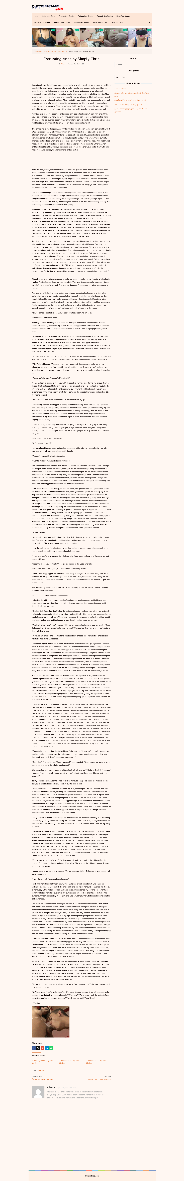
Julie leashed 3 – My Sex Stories (69, 1061)
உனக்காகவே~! (120, 88)
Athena (51, 1087)
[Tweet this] (38, 1048)
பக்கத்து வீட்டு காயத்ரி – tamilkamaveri (130, 100)
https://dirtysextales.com (66, 1087)
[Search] (149, 22)
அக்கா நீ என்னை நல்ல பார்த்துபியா (128, 104)
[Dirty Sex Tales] (47, 7)
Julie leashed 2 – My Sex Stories (96, 1061)
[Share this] (34, 1048)
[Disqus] (71, 1135)
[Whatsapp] (51, 1048)
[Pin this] (42, 1048)
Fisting (41, 1070)
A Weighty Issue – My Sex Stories (42, 1061)
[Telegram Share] (47, 1048)
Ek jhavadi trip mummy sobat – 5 (99, 1077)
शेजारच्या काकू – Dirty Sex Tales (42, 1077)
